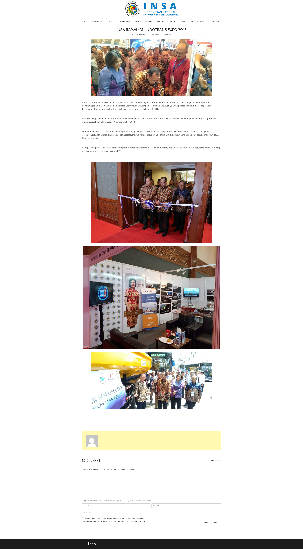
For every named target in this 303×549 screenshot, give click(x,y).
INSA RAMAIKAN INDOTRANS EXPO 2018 (151, 29)
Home (85, 22)
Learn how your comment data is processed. (129, 521)
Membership (201, 22)
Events (138, 22)
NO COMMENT (91, 461)
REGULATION (125, 22)
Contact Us (215, 22)
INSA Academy (187, 22)
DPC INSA (112, 22)
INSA (92, 544)
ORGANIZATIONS (98, 22)
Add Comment (215, 461)
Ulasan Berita (154, 35)
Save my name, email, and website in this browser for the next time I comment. (114, 518)
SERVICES (148, 22)
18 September (142, 35)
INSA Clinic (173, 22)
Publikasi (161, 22)
